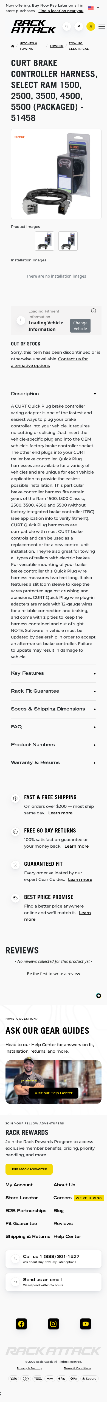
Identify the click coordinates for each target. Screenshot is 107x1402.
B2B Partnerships (25, 1211)
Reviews (63, 1224)
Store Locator (21, 1198)
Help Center (67, 1237)
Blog (59, 1211)
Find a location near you (60, 11)
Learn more (60, 812)
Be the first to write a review (53, 973)
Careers (78, 1198)
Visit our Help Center (53, 1093)
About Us (64, 1185)
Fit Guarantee (21, 1224)
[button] (53, 973)
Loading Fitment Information (44, 314)
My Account (19, 1185)
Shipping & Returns (27, 1237)
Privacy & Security (29, 1368)
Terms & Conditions (77, 1368)
